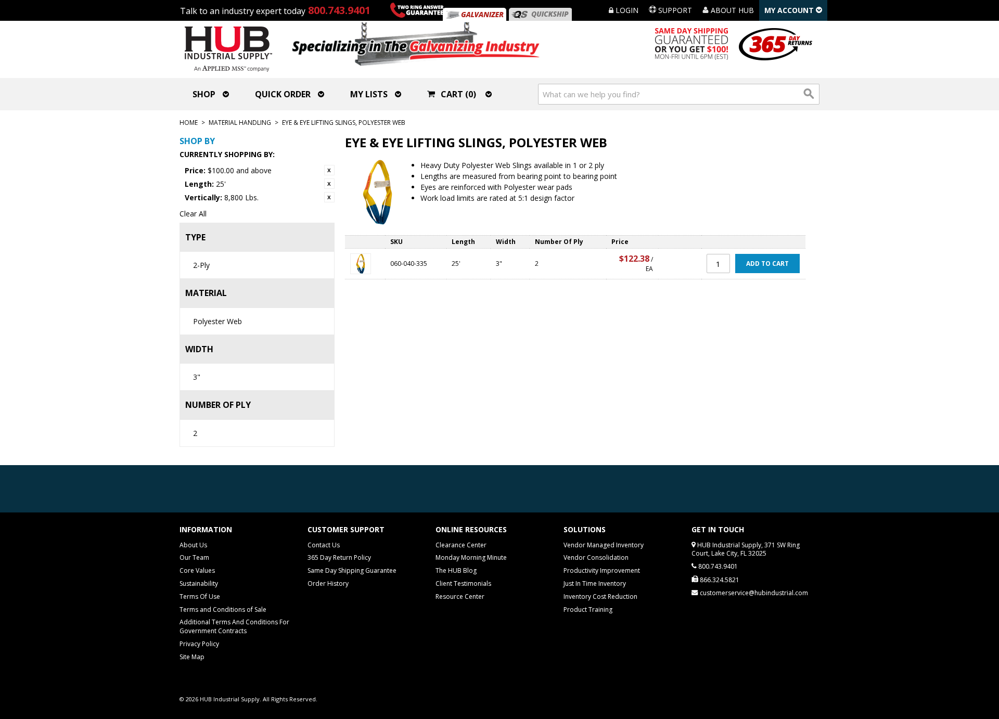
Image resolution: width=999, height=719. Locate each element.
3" (196, 377)
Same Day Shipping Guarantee (352, 570)
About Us (193, 545)
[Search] (809, 94)
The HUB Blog (456, 570)
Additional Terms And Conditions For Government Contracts (234, 626)
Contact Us (324, 545)
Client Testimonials (463, 583)
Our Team (194, 557)
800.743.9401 (339, 10)
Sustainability (199, 583)
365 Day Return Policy (339, 557)
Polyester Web (217, 321)
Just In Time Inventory (594, 583)
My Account (790, 10)
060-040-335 (408, 263)
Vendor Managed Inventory (603, 545)
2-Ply (201, 265)
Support (674, 10)
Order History (328, 583)
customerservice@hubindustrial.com (754, 592)
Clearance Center (461, 545)
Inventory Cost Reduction (600, 596)
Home (189, 122)
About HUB (731, 10)
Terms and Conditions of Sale (223, 609)
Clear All (193, 214)
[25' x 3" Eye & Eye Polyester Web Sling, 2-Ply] (365, 263)
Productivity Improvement (601, 570)
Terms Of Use (200, 596)
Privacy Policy (199, 643)
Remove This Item (329, 170)
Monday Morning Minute (471, 557)
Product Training (587, 609)
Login (625, 10)
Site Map (192, 656)
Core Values (197, 570)
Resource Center (460, 596)
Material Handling (240, 122)
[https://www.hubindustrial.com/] (540, 14)
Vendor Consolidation (596, 557)
